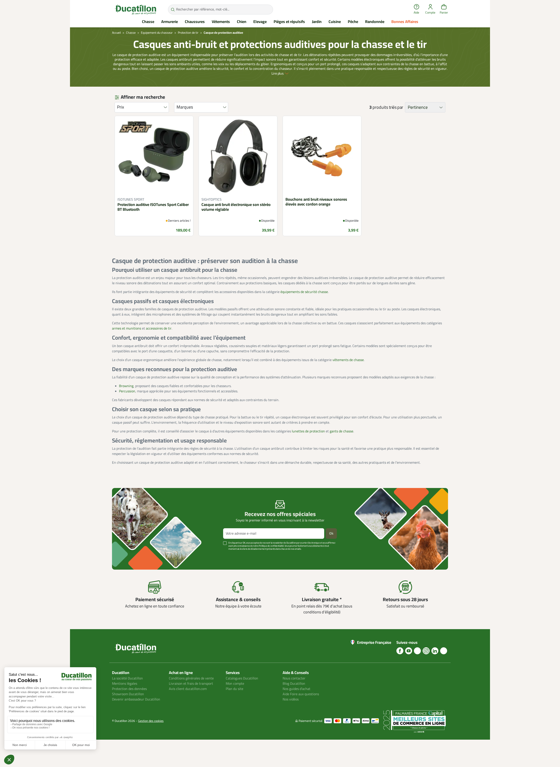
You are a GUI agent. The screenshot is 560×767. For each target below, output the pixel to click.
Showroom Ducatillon (128, 694)
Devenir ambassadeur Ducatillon (136, 699)
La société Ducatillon (127, 678)
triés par (396, 107)
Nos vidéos (291, 699)
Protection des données (129, 689)
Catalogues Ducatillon (242, 678)
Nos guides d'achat (296, 689)
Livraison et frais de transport (191, 683)
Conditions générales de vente (191, 678)
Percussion (127, 391)
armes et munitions (126, 328)
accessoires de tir (159, 328)
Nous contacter (294, 678)
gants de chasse (341, 431)
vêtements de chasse (348, 360)
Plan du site (234, 689)
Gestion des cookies (151, 721)
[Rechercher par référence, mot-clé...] (173, 9)
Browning (126, 386)
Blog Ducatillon (294, 683)
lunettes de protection (308, 431)
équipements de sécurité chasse (304, 292)
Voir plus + (127, 555)
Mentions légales (124, 683)
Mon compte (235, 683)
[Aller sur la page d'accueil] (135, 9)
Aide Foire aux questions (301, 694)
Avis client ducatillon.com (188, 689)
